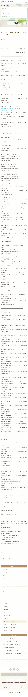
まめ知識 (6, 609)
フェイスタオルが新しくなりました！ (10, 641)
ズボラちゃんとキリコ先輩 (9, 627)
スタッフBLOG (6, 11)
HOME (7, 679)
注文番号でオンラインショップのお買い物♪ (11, 644)
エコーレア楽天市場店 (7, 682)
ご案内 (4, 588)
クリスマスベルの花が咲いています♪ (10, 650)
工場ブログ (6, 618)
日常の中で (6, 603)
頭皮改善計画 (6, 606)
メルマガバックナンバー (8, 16)
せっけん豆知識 (7, 615)
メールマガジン (6, 584)
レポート (4, 581)
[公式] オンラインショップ (19, 682)
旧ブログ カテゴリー (7, 13)
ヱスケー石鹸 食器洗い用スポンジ (10, 647)
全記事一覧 (5, 569)
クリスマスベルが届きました (9, 661)
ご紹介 (4, 575)
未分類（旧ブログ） (8, 630)
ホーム (4, 8)
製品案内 (13, 679)
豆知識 (4, 578)
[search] (22, 687)
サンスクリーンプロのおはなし (10, 624)
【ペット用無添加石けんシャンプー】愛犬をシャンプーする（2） (14, 654)
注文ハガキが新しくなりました (9, 657)
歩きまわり (5, 572)
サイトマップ (19, 679)
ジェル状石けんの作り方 (8, 638)
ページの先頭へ (14, 674)
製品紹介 (6, 600)
